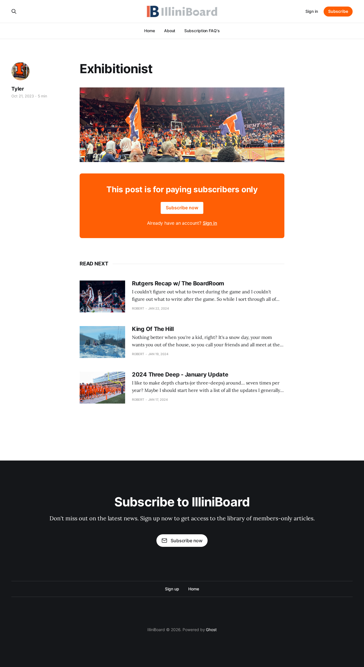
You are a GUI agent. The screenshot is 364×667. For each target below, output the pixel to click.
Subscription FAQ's (202, 30)
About (169, 30)
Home (149, 30)
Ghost (211, 629)
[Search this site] (14, 11)
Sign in (311, 11)
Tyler (17, 89)
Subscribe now (182, 207)
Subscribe (338, 11)
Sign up (172, 588)
